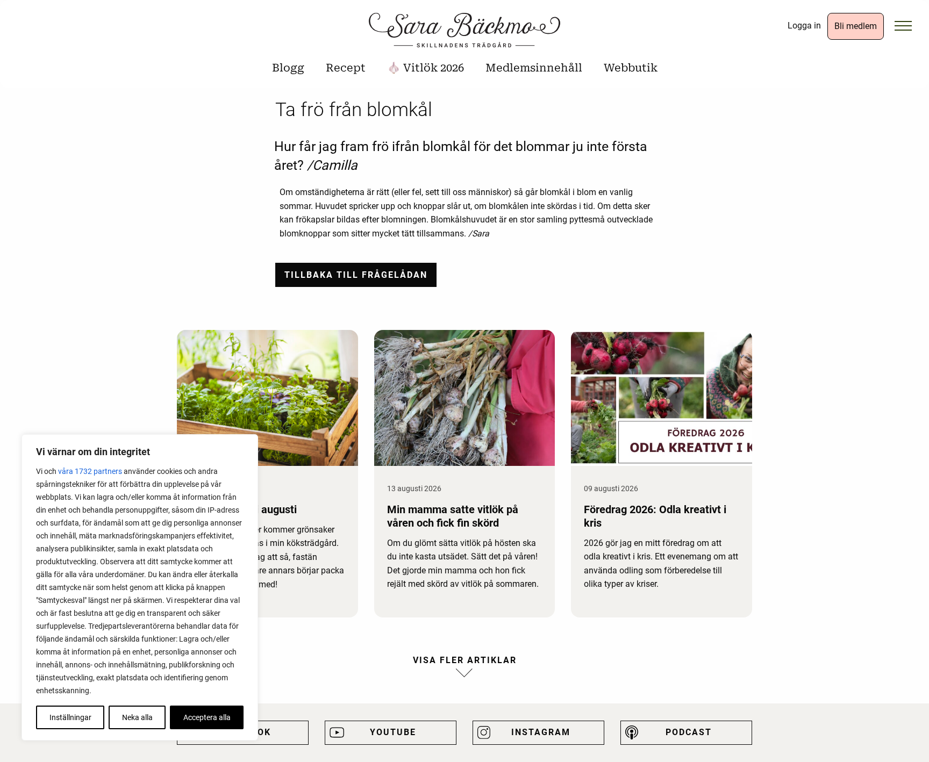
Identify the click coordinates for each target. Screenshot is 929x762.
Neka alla (137, 717)
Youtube (393, 732)
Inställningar (70, 717)
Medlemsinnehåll (533, 67)
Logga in (804, 25)
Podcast (689, 732)
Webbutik (631, 67)
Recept (346, 67)
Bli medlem (855, 26)
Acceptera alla (207, 717)
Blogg (288, 67)
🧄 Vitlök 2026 (425, 67)
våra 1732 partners (90, 471)
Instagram (540, 732)
